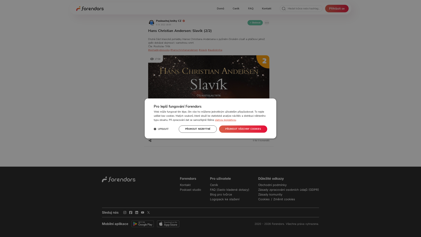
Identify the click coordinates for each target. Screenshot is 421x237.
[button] (161, 129)
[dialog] (210, 118)
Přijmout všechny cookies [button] (243, 129)
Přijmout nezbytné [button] (197, 129)
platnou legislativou (225, 120)
